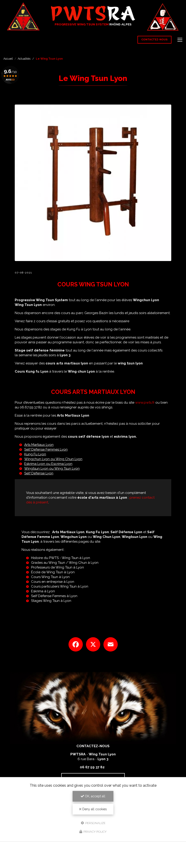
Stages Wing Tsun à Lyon (51, 601)
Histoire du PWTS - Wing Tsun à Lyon (60, 558)
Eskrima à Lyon (43, 591)
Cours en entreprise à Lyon (52, 582)
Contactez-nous (154, 39)
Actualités (24, 58)
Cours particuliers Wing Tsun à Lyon (59, 586)
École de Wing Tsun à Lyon (53, 572)
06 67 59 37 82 (92, 767)
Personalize (95, 823)
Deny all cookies (94, 809)
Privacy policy (95, 831)
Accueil (8, 58)
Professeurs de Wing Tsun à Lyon (57, 567)
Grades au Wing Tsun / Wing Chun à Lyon (64, 563)
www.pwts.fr (144, 402)
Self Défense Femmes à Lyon (54, 596)
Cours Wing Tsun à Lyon (50, 577)
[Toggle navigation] (180, 39)
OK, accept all (94, 796)
